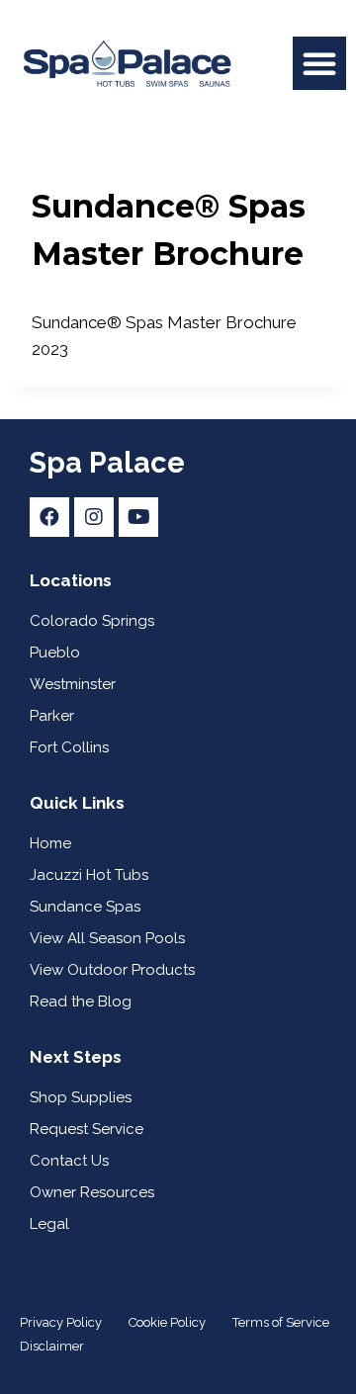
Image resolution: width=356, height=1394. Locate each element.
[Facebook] (49, 517)
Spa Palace (107, 462)
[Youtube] (138, 517)
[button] (319, 63)
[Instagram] (94, 517)
